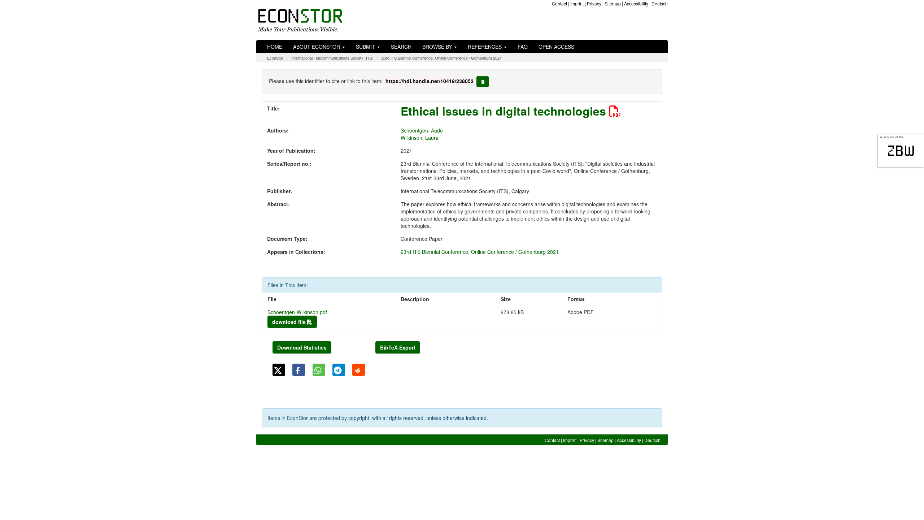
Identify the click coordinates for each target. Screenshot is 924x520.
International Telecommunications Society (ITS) (332, 58)
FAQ (523, 46)
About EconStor (317, 46)
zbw (901, 151)
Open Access (556, 46)
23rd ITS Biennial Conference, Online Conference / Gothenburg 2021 (442, 58)
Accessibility (636, 3)
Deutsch (659, 3)
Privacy (594, 3)
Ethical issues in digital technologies (505, 111)
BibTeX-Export (397, 347)
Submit (366, 46)
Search (401, 46)
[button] (279, 370)
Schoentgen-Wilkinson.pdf (297, 312)
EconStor (275, 58)
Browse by (437, 46)
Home (274, 46)
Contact (559, 3)
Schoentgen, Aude (422, 130)
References (485, 46)
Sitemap (613, 3)
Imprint (577, 3)
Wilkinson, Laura (420, 137)
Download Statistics (302, 347)
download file (289, 321)
